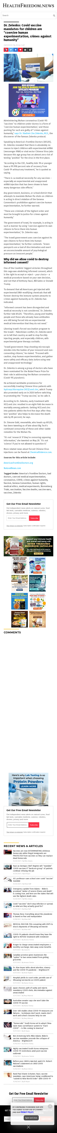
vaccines (8, 492)
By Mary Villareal (27, 996)
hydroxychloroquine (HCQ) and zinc (21, 389)
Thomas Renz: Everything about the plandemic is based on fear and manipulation (32, 915)
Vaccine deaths (30, 489)
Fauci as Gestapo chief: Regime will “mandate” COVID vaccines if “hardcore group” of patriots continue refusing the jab (32, 868)
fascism (7, 483)
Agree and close (31, 1118)
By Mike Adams (27, 861)
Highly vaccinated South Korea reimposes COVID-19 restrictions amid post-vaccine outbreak (30, 1051)
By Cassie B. (26, 950)
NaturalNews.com (12, 468)
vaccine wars (44, 489)
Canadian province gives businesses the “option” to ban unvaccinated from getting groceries (31, 957)
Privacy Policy (27, 1112)
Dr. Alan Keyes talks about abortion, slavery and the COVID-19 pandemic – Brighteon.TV (31, 968)
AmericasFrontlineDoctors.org (18, 463)
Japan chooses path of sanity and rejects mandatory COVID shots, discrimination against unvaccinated (32, 990)
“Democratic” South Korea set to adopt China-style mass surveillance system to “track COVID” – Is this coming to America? (32, 1025)
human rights (39, 483)
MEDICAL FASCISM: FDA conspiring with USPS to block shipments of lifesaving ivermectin (33, 925)
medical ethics (11, 486)
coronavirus (9, 480)
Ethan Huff (20, 45)
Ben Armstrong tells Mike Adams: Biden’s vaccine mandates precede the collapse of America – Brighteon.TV (31, 1038)
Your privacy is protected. (14, 526)
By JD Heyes (26, 874)
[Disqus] (28, 669)
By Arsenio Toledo (28, 940)
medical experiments (29, 486)
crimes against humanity (35, 480)
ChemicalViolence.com (41, 452)
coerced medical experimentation (28, 476)
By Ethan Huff (27, 884)
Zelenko (17, 492)
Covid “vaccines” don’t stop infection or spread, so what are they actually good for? (33, 905)
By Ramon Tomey (27, 983)
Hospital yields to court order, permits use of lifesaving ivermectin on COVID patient (32, 979)
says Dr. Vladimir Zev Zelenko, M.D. (31, 133)
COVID (19, 480)
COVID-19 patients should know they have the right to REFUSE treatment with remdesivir (32, 935)
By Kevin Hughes (27, 973)
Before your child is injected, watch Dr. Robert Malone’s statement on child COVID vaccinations (32, 1063)
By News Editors (27, 1069)
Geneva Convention (21, 483)
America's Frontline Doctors (32, 473)
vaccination (15, 489)
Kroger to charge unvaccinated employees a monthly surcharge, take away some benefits (32, 946)
